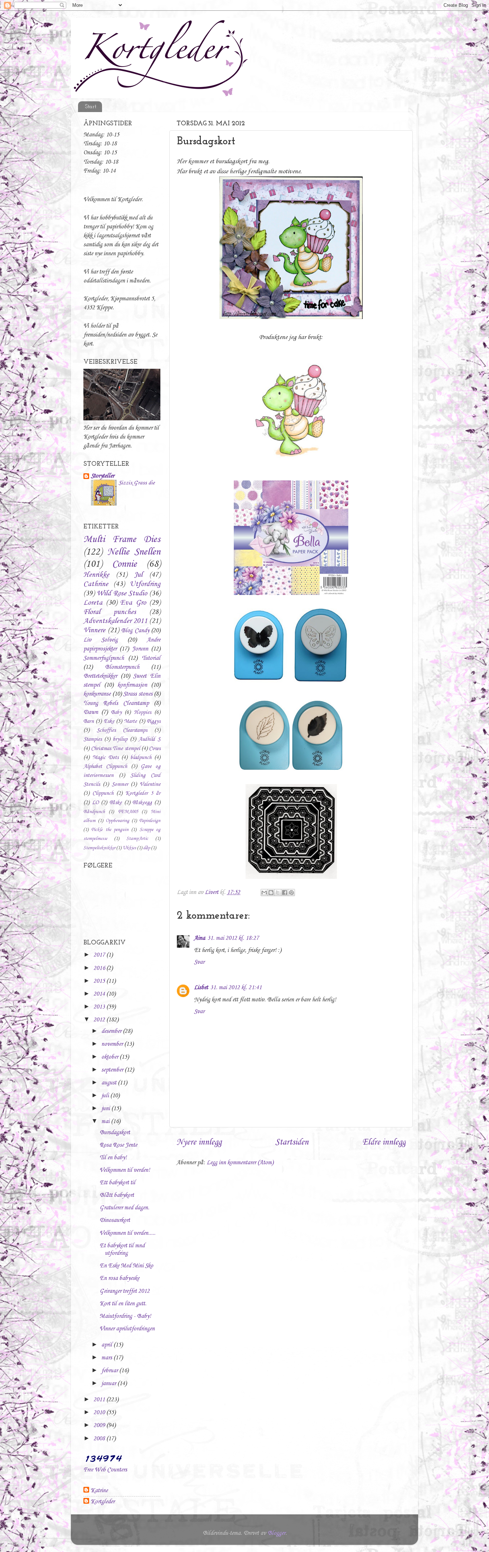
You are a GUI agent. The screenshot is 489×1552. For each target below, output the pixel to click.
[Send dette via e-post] (264, 892)
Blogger (276, 1533)
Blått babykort (117, 1195)
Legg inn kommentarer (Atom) (240, 1162)
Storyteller (102, 476)
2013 (99, 1007)
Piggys (153, 721)
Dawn (90, 712)
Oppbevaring (117, 820)
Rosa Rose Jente (118, 1145)
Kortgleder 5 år (142, 793)
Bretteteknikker (100, 676)
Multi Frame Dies (121, 539)
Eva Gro (133, 603)
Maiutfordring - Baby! (125, 1316)
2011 (99, 1399)
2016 (99, 968)
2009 (99, 1425)
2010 (99, 1412)
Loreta (92, 603)
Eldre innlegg (384, 1142)
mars (107, 1357)
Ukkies (129, 848)
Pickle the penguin (110, 829)
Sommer (120, 784)
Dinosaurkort (115, 1220)
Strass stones (137, 694)
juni (106, 1108)
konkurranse (97, 694)
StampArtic (137, 838)
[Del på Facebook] (284, 892)
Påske (116, 802)
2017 (99, 955)
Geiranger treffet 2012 (125, 1291)
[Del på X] (277, 892)
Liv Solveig (100, 640)
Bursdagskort (115, 1132)
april (107, 1344)
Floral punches (109, 612)
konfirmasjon (132, 685)
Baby (116, 712)
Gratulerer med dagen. (124, 1207)
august (109, 1082)
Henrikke (96, 575)
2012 (99, 1019)
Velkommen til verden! (125, 1170)
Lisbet (201, 987)
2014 (99, 994)
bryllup (120, 739)
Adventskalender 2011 (115, 621)
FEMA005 (128, 811)
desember (112, 1031)
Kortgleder (103, 1501)
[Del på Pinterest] (291, 892)
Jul (138, 575)
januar (109, 1383)
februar (110, 1370)
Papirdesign (149, 820)
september (113, 1070)
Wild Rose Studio (122, 593)
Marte (130, 721)
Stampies (92, 739)
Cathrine (95, 584)
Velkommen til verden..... (127, 1233)
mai (106, 1121)
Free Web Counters (105, 1469)
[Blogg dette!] (271, 892)
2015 (99, 981)
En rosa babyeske (119, 1278)
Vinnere (94, 630)
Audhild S (149, 739)
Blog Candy (135, 630)
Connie (124, 564)
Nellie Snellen (134, 552)
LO (95, 802)
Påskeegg (142, 802)
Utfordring (145, 584)
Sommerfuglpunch (103, 658)
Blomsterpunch (122, 667)
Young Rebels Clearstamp (116, 703)
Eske (109, 721)
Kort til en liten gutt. (123, 1303)
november (112, 1044)
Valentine (150, 784)
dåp (146, 848)
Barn (88, 721)
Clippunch (102, 793)
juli (105, 1095)
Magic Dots (105, 757)
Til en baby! (113, 1157)
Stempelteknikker (99, 848)
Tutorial (151, 658)
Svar (199, 962)
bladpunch (140, 757)
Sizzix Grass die (136, 482)
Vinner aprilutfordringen (127, 1328)
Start (90, 107)
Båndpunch (94, 811)
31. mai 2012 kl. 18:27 (233, 938)
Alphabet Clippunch (105, 766)
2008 (99, 1438)
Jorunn (140, 649)
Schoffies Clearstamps (122, 730)
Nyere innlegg (199, 1142)
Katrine (99, 1490)
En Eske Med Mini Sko (126, 1265)
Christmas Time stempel (115, 748)
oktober (110, 1057)
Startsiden (292, 1142)
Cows (154, 748)
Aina (199, 938)
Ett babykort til (117, 1182)
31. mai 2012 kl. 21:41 (236, 987)
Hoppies (142, 712)
